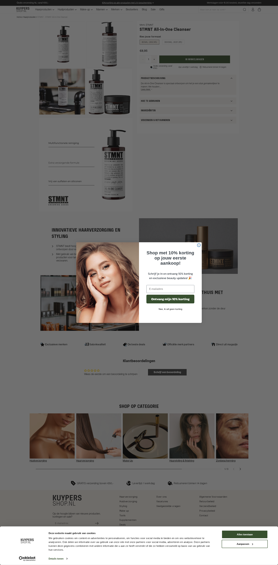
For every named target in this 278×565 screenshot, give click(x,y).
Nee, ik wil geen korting (170, 309)
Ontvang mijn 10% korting (170, 299)
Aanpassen (243, 543)
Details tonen (56, 558)
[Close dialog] (198, 245)
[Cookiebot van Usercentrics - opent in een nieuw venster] (27, 558)
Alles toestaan (245, 534)
